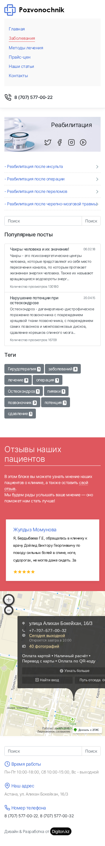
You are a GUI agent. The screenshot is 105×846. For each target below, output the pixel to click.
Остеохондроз (23, 391)
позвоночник (22, 402)
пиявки (55, 391)
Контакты (18, 75)
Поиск (91, 220)
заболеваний (62, 368)
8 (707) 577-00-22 (33, 97)
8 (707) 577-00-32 (57, 815)
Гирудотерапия (24, 368)
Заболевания (22, 38)
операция (47, 379)
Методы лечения (26, 47)
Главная (17, 29)
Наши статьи (21, 66)
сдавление (20, 413)
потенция (55, 402)
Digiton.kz (61, 831)
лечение (17, 379)
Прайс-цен (20, 57)
